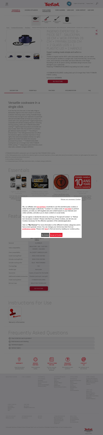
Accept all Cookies (56, 235)
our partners (41, 206)
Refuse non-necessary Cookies (71, 199)
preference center (29, 229)
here (46, 229)
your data (68, 209)
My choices (45, 235)
